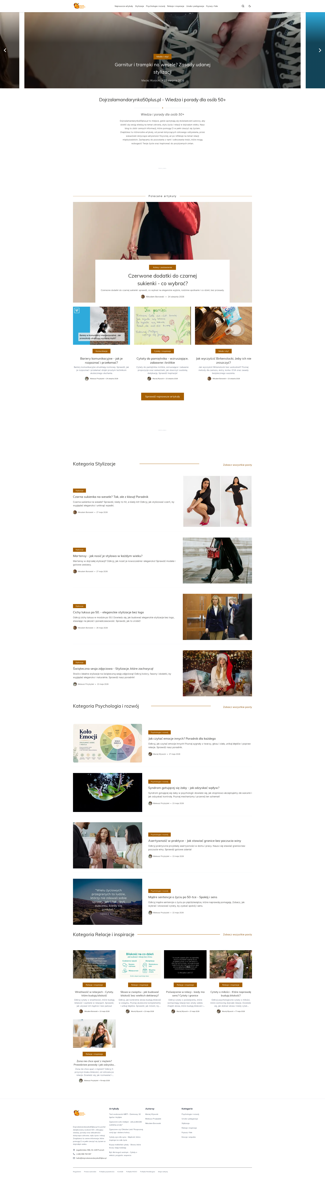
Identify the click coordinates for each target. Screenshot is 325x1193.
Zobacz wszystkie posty (237, 464)
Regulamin (77, 1172)
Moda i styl (162, 56)
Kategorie (187, 1108)
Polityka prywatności (106, 1172)
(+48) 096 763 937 (83, 1154)
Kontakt (120, 1172)
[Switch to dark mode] (249, 6)
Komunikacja (101, 351)
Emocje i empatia (189, 1137)
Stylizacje (139, 6)
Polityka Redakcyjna (147, 1172)
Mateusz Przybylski (153, 1119)
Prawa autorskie (90, 1172)
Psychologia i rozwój (155, 6)
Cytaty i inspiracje (162, 351)
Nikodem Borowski (153, 1123)
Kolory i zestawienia (162, 267)
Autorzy (149, 1108)
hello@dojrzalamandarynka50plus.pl (91, 1158)
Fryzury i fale (212, 6)
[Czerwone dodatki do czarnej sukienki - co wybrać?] (162, 252)
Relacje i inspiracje (175, 6)
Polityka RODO (131, 1172)
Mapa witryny (163, 1172)
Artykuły (114, 1108)
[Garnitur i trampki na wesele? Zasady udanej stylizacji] (162, 50)
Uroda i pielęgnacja (195, 6)
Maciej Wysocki (151, 1114)
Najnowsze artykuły (124, 6)
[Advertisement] (162, 168)
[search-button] (243, 6)
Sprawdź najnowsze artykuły (162, 396)
